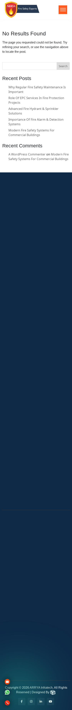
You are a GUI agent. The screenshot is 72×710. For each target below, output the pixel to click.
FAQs (12, 456)
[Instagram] (31, 701)
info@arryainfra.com (24, 580)
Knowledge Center (22, 461)
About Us (12, 316)
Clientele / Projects (22, 502)
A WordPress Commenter (27, 154)
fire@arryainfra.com (24, 574)
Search (63, 66)
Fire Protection (19, 478)
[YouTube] (50, 701)
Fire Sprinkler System (21, 400)
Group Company (20, 450)
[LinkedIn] (41, 701)
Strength (15, 444)
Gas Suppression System (24, 408)
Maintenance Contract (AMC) (27, 376)
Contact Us (13, 340)
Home (9, 308)
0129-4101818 (19, 604)
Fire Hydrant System (20, 392)
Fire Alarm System (19, 368)
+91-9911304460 (20, 610)
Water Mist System (19, 384)
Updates (11, 332)
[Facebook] (21, 701)
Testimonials (17, 494)
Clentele (11, 324)
